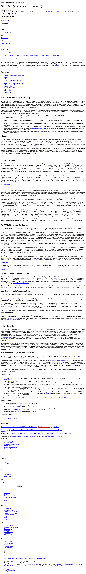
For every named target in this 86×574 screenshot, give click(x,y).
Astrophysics (7, 508)
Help (5, 502)
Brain (21, 403)
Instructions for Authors (10, 497)
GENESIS (13, 13)
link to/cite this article (79, 12)
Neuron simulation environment (24, 409)
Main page (7, 493)
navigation (8, 15)
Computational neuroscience (11, 511)
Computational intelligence (11, 513)
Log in (6, 455)
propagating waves (49, 267)
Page (5, 462)
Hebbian (49, 213)
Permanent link (8, 547)
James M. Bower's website (11, 418)
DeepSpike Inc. (20, 2)
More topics (7, 519)
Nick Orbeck (4, 38)
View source (7, 474)
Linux (79, 356)
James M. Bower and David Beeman (36, 564)
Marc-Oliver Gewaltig (6, 52)
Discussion (7, 463)
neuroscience (66, 126)
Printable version (8, 546)
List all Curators (8, 532)
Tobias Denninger (5, 43)
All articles (7, 530)
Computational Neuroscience (11, 444)
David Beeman (9, 20)
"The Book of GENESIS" (57, 278)
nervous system (44, 111)
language (56, 65)
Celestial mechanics (9, 510)
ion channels (37, 167)
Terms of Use (60, 566)
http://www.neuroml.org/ (7, 337)
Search (2, 482)
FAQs (5, 500)
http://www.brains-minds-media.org (20, 283)
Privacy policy (8, 569)
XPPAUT (19, 411)
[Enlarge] (1, 186)
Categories (3, 438)
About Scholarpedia (9, 570)
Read (5, 473)
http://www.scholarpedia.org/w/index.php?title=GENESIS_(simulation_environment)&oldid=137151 (36, 436)
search (13, 15)
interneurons (35, 259)
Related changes (8, 543)
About (5, 494)
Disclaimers (7, 572)
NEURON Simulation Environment (10, 427)
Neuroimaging (34, 387)
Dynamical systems (9, 514)
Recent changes (8, 529)
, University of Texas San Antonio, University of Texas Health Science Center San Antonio (33, 55)
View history (7, 476)
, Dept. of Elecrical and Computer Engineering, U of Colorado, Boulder (28, 58)
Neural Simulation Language (45, 427)
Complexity (18, 405)
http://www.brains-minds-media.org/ (16, 319)
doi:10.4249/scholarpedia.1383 (52, 12)
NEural (16, 62)
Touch (5, 517)
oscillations (47, 393)
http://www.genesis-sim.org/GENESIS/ (44, 145)
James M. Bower (5, 49)
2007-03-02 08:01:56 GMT (15, 435)
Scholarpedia (26, 403)
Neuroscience (7, 445)
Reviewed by (4, 431)
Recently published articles (11, 526)
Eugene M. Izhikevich (6, 32)
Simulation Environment (10, 447)
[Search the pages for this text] (20, 486)
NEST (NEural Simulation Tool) (41, 408)
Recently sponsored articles (11, 527)
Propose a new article (9, 496)
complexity (31, 168)
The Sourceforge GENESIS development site (13, 299)
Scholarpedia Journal (9, 535)
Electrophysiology (9, 441)
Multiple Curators (8, 448)
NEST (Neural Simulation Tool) (28, 427)
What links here (8, 541)
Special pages (7, 544)
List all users (7, 533)
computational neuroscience (38, 128)
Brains (79, 281)
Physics (6, 516)
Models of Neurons (9, 442)
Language (18, 406)
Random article (8, 499)
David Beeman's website (10, 419)
